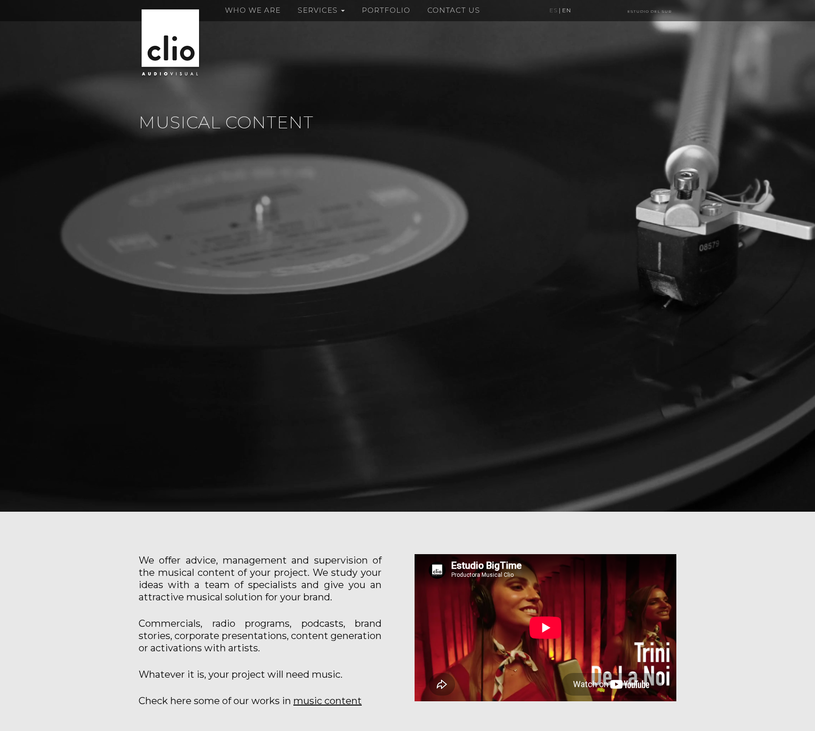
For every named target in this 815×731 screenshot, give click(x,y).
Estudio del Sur (649, 11)
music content (327, 700)
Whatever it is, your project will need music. (240, 674)
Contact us (453, 10)
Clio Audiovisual (170, 42)
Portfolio (386, 10)
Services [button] (319, 10)
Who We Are (253, 10)
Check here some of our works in (250, 700)
